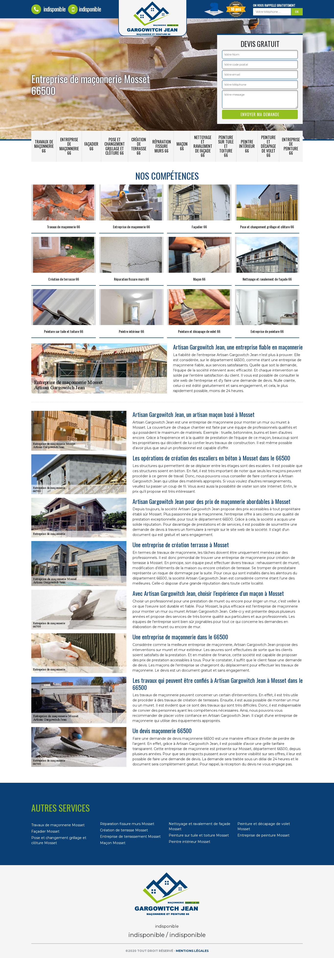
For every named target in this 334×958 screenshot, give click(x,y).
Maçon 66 (182, 146)
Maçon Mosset (112, 843)
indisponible (54, 8)
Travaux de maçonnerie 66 (44, 146)
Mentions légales (192, 951)
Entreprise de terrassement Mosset (130, 836)
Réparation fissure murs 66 (161, 146)
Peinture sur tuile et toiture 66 (226, 146)
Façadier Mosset (45, 831)
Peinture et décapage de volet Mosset (263, 826)
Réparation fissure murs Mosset (127, 824)
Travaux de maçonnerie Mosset (58, 825)
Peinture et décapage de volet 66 (268, 146)
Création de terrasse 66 (138, 146)
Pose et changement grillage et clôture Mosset (58, 840)
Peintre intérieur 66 (247, 146)
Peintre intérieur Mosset (189, 841)
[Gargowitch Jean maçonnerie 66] (167, 894)
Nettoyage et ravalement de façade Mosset (199, 826)
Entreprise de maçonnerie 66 (69, 146)
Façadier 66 (91, 146)
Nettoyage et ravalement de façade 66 (202, 146)
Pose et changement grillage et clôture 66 (114, 146)
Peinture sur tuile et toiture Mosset (199, 835)
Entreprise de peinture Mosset (263, 835)
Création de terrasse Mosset (124, 830)
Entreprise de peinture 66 (291, 146)
